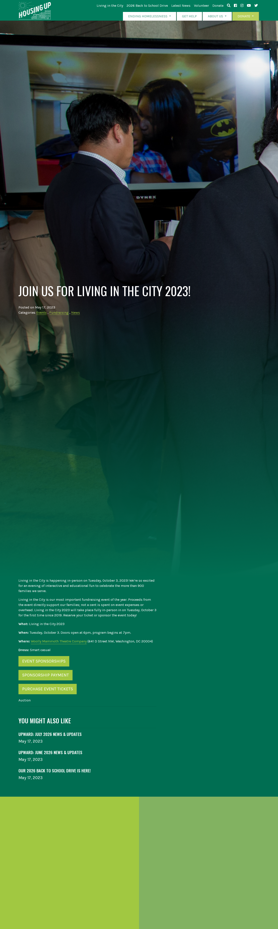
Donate (217, 5)
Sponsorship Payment (45, 675)
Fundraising (59, 312)
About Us (216, 16)
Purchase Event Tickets (47, 688)
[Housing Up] (34, 11)
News (75, 312)
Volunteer (201, 5)
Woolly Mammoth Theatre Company (59, 641)
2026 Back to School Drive (147, 5)
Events (41, 312)
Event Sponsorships (44, 661)
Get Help (189, 16)
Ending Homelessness (148, 16)
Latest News (180, 5)
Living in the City (110, 5)
